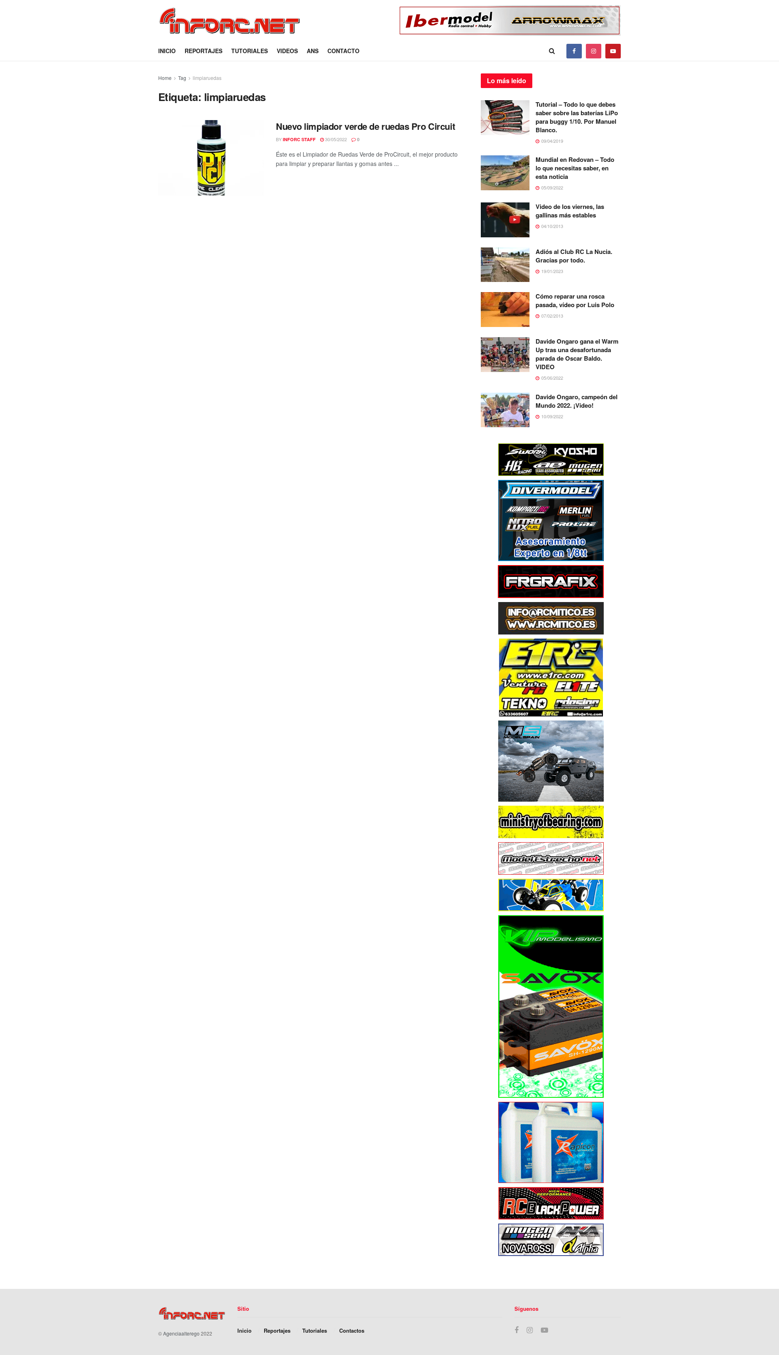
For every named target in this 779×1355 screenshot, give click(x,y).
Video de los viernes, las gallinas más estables (570, 210)
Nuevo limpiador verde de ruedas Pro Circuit (365, 126)
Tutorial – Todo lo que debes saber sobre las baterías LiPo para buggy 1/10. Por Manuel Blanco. (577, 117)
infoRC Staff (299, 139)
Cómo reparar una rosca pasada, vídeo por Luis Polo (575, 300)
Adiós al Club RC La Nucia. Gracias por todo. (574, 256)
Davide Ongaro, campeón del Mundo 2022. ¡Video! (577, 401)
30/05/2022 (335, 139)
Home (165, 77)
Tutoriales (249, 51)
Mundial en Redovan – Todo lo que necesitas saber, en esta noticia (575, 168)
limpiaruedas (207, 77)
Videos (287, 51)
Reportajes (203, 51)
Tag (182, 77)
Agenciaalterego (181, 1333)
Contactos (351, 1330)
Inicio (167, 51)
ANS (312, 51)
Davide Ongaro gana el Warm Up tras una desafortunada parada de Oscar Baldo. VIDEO (577, 354)
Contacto (343, 51)
